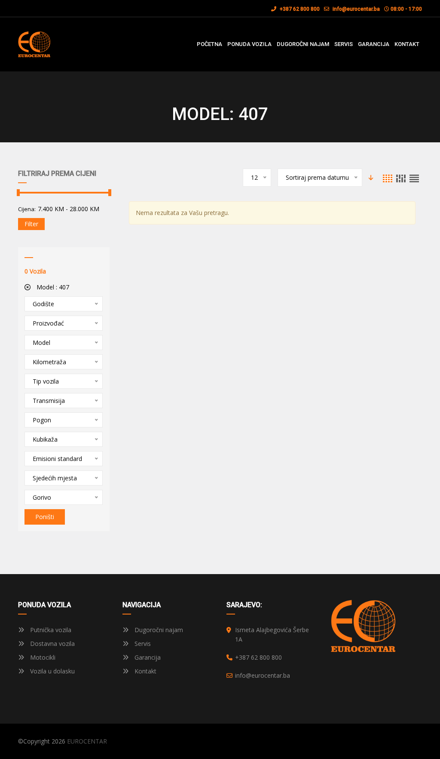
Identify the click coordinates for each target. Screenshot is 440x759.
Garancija (147, 657)
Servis (142, 643)
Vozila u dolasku (51, 671)
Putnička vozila (49, 630)
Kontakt (144, 671)
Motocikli (41, 657)
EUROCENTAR (87, 741)
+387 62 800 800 (299, 9)
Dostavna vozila (51, 643)
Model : (52, 287)
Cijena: (27, 209)
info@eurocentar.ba (356, 9)
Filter (31, 224)
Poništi (44, 517)
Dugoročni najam (158, 630)
